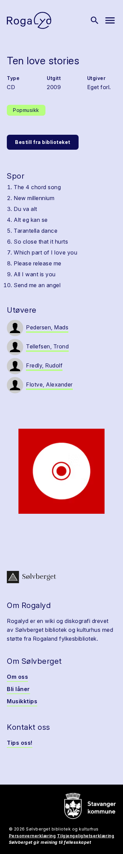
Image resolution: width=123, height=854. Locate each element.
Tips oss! (19, 742)
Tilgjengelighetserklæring (85, 835)
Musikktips (22, 701)
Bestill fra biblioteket (42, 142)
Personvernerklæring (32, 835)
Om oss (17, 676)
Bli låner (18, 689)
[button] (61, 471)
